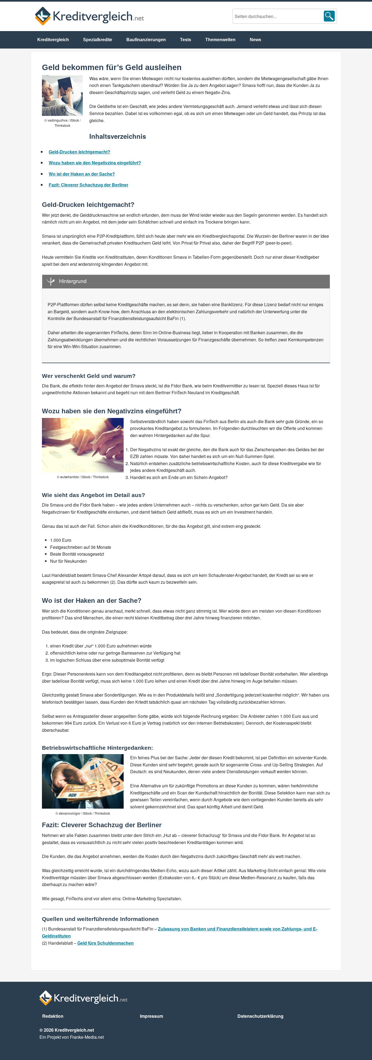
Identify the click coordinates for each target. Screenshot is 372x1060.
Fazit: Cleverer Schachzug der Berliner (88, 185)
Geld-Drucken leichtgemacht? (79, 152)
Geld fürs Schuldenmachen (105, 943)
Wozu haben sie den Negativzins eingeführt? (95, 162)
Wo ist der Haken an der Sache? (82, 174)
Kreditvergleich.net (89, 16)
